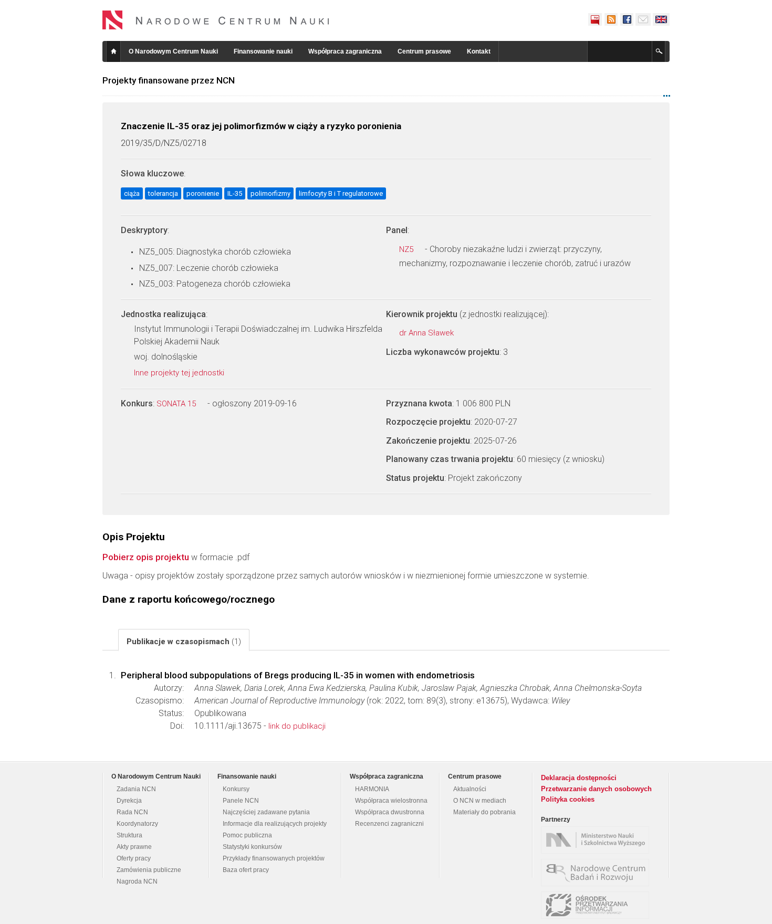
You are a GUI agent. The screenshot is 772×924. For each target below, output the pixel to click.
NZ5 (407, 249)
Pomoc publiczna (247, 835)
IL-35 (234, 193)
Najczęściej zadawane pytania (266, 812)
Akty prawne (134, 847)
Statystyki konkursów (252, 847)
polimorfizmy (270, 193)
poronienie (202, 193)
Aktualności (469, 789)
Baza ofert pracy (246, 870)
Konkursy (236, 789)
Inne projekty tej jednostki (180, 372)
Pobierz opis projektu (145, 557)
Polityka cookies (567, 799)
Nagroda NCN (137, 881)
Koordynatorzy (137, 824)
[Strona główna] (215, 19)
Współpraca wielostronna (391, 800)
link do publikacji (297, 726)
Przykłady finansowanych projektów (274, 858)
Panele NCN (241, 800)
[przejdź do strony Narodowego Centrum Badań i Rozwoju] (597, 872)
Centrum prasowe (424, 51)
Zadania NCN (136, 789)
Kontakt (479, 51)
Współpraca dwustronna (389, 812)
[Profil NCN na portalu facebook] (626, 19)
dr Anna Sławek (427, 333)
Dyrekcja (129, 800)
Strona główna (113, 51)
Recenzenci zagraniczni (389, 824)
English (661, 19)
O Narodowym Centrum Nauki (173, 51)
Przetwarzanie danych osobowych (596, 789)
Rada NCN (132, 812)
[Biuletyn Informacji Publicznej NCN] (595, 19)
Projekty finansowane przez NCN (168, 80)
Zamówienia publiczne (149, 870)
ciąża (132, 193)
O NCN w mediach (479, 800)
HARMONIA (372, 789)
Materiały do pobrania (484, 812)
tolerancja (163, 193)
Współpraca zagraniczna (345, 51)
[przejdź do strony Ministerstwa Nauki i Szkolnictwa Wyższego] (597, 840)
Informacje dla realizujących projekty (275, 824)
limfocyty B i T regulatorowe (341, 193)
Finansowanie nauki (263, 51)
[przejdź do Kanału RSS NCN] (611, 19)
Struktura (129, 835)
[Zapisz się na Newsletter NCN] (643, 19)
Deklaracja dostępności (579, 778)
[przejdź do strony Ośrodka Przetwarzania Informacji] (597, 905)
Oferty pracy (134, 858)
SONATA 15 (177, 403)
